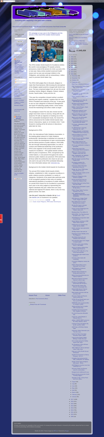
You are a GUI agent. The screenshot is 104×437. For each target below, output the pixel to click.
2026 (72, 56)
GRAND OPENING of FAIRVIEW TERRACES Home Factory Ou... (81, 132)
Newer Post (33, 295)
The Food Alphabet (18, 117)
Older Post (61, 295)
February (74, 394)
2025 (72, 59)
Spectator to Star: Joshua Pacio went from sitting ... (80, 378)
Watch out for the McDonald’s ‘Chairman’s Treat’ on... (79, 118)
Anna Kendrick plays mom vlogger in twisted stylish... (80, 241)
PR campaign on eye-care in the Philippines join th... (80, 94)
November (75, 78)
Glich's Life (17, 91)
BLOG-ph (16, 89)
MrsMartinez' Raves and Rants (19, 95)
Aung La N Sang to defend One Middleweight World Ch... (80, 248)
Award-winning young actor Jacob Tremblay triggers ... (80, 375)
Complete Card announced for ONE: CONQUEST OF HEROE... (81, 359)
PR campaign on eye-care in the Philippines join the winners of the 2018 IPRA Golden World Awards (45, 34)
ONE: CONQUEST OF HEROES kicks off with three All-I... (80, 156)
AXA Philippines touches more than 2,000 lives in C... (81, 366)
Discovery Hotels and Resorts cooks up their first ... (79, 296)
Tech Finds (56, 26)
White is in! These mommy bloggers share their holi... (79, 152)
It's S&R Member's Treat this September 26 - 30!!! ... (79, 128)
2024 (72, 61)
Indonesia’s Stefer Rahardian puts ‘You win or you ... (80, 331)
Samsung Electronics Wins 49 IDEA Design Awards (79, 101)
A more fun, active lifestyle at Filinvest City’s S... (79, 317)
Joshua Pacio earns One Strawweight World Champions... (81, 149)
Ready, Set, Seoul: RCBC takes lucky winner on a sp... (80, 170)
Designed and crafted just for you (80, 372)
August (74, 381)
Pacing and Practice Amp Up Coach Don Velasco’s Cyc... (79, 180)
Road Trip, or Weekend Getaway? (80, 84)
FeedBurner (20, 45)
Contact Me (63, 26)
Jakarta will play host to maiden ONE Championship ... (80, 307)
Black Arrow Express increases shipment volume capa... (80, 279)
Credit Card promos (47, 26)
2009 (72, 416)
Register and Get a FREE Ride (77, 41)
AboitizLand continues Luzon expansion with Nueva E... (79, 111)
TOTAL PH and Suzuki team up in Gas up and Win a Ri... (80, 300)
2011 (72, 412)
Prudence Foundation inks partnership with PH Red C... (80, 283)
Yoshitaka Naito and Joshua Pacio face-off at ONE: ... (80, 184)
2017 (72, 399)
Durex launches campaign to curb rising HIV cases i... (80, 90)
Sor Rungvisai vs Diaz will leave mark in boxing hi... (80, 345)
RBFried (56, 430)
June (73, 386)
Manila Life (35, 197)
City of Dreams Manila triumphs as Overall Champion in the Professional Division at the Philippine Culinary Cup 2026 (19, 69)
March (74, 392)
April (73, 390)
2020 (72, 69)
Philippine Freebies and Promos (19, 103)
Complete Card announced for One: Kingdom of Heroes (79, 310)
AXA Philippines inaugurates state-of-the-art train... (80, 218)
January (74, 396)
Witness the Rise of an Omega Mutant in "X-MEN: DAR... (80, 114)
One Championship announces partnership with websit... (80, 121)
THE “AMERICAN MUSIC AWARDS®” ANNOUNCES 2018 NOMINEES (80, 195)
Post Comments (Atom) (42, 298)
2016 (72, 401)
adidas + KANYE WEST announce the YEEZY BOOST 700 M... (80, 321)
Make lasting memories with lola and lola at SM (80, 293)
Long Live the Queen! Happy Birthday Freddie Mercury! (79, 338)
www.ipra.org (55, 163)
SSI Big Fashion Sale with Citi (79, 231)
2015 (72, 403)
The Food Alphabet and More (18, 62)
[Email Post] (54, 200)
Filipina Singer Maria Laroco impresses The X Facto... (79, 265)
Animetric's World (18, 105)
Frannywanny (17, 98)
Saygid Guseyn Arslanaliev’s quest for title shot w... (80, 187)
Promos (31, 26)
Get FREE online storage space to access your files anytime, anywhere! (78, 43)
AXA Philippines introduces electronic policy (78, 269)
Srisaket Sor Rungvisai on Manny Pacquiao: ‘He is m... (80, 355)
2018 (72, 74)
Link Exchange (18, 109)
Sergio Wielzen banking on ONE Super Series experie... (80, 222)
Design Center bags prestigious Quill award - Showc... (80, 362)
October (74, 80)
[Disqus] (47, 225)
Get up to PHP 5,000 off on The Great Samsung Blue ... (80, 251)
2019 (72, 71)
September (75, 82)
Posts (17, 79)
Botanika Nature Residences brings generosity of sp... (79, 272)
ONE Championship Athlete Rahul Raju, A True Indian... (80, 87)
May (73, 388)
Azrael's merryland (19, 100)
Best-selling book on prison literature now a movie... (79, 202)
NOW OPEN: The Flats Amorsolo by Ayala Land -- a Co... (80, 215)
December (75, 75)
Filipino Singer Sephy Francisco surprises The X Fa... (80, 190)
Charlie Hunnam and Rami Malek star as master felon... (80, 139)
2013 (72, 408)
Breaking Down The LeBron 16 (80, 212)
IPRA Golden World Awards (54, 201)
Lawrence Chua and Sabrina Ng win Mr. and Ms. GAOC (80, 324)
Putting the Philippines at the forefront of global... (79, 177)
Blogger (67, 430)
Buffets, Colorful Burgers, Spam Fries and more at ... (80, 107)
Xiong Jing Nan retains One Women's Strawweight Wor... (80, 286)
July (73, 383)
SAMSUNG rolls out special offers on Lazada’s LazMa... (80, 303)
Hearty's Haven (18, 93)
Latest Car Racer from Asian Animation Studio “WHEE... (79, 334)
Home (14, 26)
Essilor (34, 201)
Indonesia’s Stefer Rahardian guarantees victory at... (79, 166)
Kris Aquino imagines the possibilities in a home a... (79, 163)
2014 (72, 405)
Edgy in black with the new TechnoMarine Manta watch (79, 142)
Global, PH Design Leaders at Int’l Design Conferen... (80, 173)
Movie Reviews (37, 26)
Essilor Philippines (41, 201)
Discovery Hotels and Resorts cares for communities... (79, 369)
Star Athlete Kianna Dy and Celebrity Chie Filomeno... (79, 238)
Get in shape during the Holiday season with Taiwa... (80, 341)
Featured (18, 26)
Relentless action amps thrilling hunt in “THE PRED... (80, 244)
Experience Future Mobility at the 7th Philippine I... (80, 234)
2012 (72, 410)
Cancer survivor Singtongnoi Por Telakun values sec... (80, 209)
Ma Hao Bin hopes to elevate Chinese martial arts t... (79, 206)
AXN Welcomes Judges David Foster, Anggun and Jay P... (79, 199)
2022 (72, 65)
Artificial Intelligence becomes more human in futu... (79, 135)
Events (26, 26)
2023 (72, 63)
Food (22, 26)
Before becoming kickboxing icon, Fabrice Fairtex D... (80, 276)
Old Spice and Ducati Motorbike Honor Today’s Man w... (80, 104)
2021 (72, 67)
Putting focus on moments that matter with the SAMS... (80, 225)
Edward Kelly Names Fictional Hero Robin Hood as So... (79, 289)
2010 (72, 414)
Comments (19, 82)
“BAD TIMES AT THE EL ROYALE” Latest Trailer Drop (80, 348)
